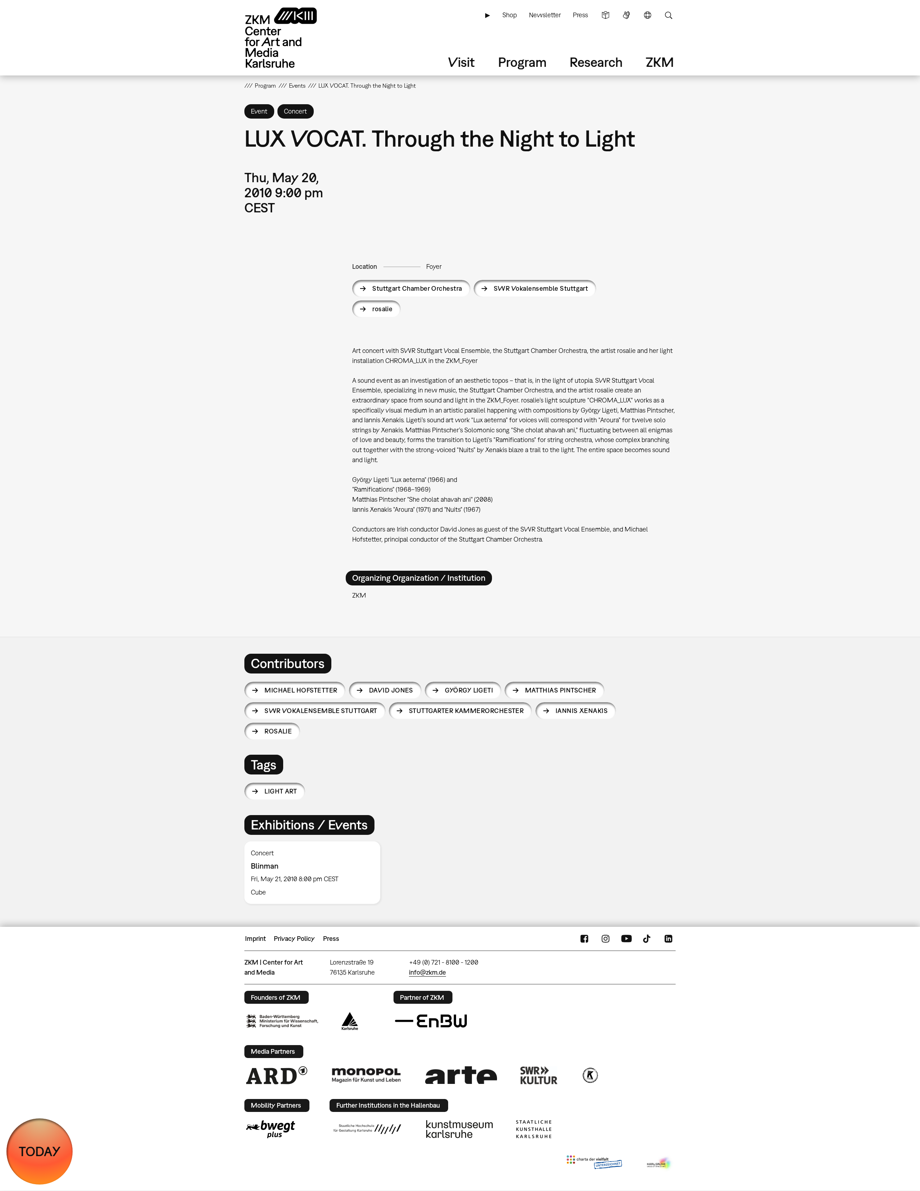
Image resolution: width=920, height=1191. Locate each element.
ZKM (660, 62)
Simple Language (605, 15)
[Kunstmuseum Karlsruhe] (459, 1129)
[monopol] (366, 1075)
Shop (509, 15)
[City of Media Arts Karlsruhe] (659, 1164)
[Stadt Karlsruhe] (350, 1021)
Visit (461, 62)
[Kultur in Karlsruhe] (590, 1075)
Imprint (255, 938)
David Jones (391, 690)
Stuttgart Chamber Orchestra (417, 288)
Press (580, 15)
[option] (315, 872)
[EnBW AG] (431, 1021)
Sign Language (626, 15)
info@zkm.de (427, 972)
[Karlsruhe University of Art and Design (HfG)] (367, 1129)
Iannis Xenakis (582, 710)
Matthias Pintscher (560, 690)
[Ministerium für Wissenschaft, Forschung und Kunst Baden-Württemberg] (282, 1021)
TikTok (647, 938)
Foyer (434, 266)
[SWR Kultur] (539, 1075)
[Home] (291, 37)
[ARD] (276, 1075)
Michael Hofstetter (300, 690)
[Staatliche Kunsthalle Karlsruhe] (533, 1129)
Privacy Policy (294, 938)
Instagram (605, 938)
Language (647, 15)
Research (596, 62)
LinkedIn (668, 938)
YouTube (626, 938)
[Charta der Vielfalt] (594, 1164)
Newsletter (545, 15)
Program (522, 62)
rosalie (382, 309)
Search (668, 15)
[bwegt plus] (270, 1129)
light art (280, 791)
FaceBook (584, 938)
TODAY (40, 1151)
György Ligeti (469, 690)
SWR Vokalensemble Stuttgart (541, 288)
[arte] (461, 1075)
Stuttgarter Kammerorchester (466, 710)
